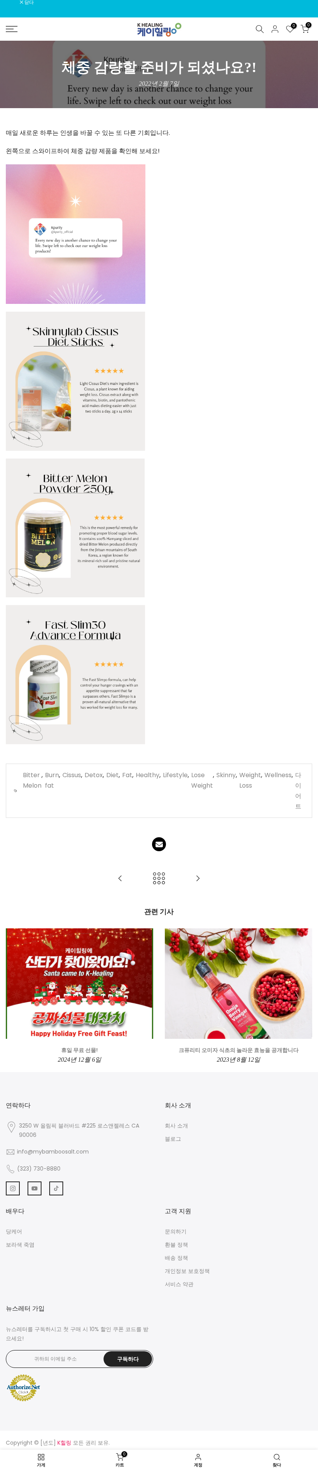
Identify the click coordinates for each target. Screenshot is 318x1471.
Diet (112, 775)
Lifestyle (175, 775)
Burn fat (52, 780)
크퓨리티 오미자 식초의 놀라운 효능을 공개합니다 (239, 1050)
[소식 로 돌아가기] (159, 879)
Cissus (71, 775)
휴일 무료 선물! (79, 1050)
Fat (127, 775)
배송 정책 (176, 1258)
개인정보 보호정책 (187, 1271)
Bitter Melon (32, 780)
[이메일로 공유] (159, 844)
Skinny (226, 775)
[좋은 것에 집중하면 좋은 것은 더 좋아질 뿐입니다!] (197, 879)
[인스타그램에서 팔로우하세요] (13, 1188)
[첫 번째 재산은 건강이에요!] (120, 879)
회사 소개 (176, 1126)
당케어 (14, 1231)
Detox (94, 775)
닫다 (14, 2)
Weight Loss (250, 780)
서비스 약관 (179, 1284)
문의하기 (176, 1231)
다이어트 (298, 791)
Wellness (278, 775)
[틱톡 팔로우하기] (56, 1188)
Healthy (147, 775)
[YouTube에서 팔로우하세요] (34, 1188)
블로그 (173, 1139)
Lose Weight (202, 780)
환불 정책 (176, 1245)
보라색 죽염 (20, 1245)
